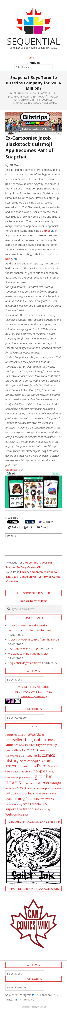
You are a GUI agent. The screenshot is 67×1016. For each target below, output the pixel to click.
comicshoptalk (31, 761)
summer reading (13, 804)
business (47, 99)
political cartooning (19, 793)
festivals (27, 771)
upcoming (45, 809)
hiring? (9, 258)
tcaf (26, 804)
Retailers (32, 798)
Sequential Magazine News (24, 663)
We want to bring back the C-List (28, 653)
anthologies (11, 734)
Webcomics (50, 102)
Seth (53, 799)
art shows (22, 735)
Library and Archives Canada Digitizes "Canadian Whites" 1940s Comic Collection (33, 576)
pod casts (55, 788)
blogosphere (36, 739)
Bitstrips (35, 99)
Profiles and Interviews (44, 793)
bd (43, 734)
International (35, 96)
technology (35, 102)
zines (26, 814)
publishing (15, 798)
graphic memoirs (25, 777)
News (21, 787)
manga (55, 783)
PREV (16, 691)
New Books (10, 788)
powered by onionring (33, 696)
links (45, 782)
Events (43, 766)
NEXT (50, 691)
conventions (26, 766)
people (44, 788)
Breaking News (17, 96)
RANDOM (29, 691)
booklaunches (27, 745)
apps (17, 99)
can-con (30, 750)
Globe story (12, 469)
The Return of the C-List (23, 649)
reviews (44, 799)
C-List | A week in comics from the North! (33, 639)
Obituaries (33, 788)
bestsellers (14, 739)
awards (34, 734)
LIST (41, 691)
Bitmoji (25, 99)
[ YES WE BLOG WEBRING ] (34, 687)
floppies (40, 771)
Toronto (35, 804)
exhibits (15, 771)
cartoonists (31, 755)
